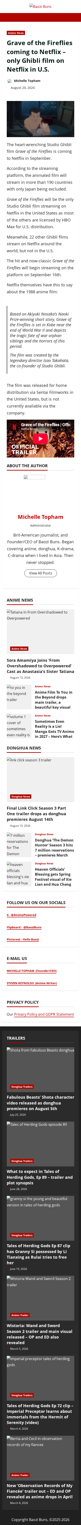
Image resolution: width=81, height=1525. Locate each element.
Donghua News (20, 796)
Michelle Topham (26, 81)
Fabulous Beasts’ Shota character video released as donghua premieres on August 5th (40, 1102)
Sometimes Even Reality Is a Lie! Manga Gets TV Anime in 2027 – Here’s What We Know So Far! (19, 726)
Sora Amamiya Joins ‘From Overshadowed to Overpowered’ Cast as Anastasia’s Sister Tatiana (40, 665)
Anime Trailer (19, 1315)
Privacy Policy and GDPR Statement (44, 1014)
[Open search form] (77, 17)
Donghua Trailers (21, 1086)
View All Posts (40, 573)
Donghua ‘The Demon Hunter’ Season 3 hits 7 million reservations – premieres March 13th (19, 845)
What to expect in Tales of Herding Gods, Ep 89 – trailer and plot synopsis (40, 1177)
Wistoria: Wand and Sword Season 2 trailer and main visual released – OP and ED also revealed (39, 1334)
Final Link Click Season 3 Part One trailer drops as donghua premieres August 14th (36, 813)
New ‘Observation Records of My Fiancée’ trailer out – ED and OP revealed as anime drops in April (40, 1491)
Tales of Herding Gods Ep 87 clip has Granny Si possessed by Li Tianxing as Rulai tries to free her (38, 1254)
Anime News (16, 33)
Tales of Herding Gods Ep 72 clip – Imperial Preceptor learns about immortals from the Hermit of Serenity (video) (40, 1414)
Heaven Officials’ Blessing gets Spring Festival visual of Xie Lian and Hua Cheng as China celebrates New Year (19, 874)
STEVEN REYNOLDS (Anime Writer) (32, 983)
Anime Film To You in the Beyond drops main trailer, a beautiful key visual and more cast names (19, 697)
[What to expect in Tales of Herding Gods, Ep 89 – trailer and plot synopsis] (40, 1144)
